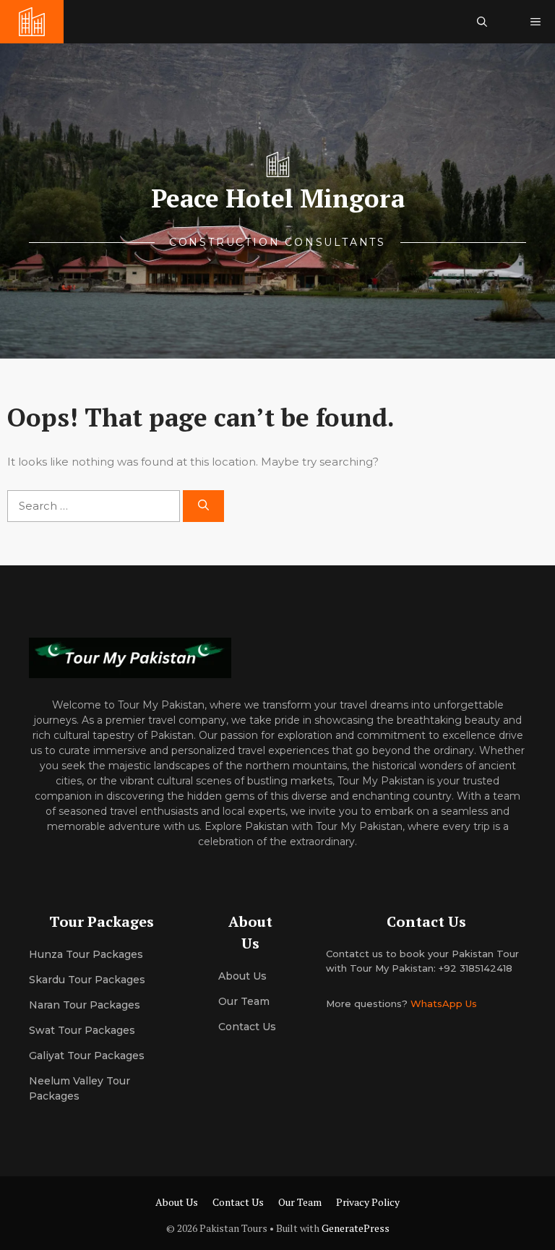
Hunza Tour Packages (86, 954)
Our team (244, 1001)
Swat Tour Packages (82, 1030)
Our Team (300, 1202)
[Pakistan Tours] (31, 21)
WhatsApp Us (443, 1003)
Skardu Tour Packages (87, 979)
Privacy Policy (368, 1202)
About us (242, 976)
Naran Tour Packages (84, 1004)
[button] (482, 21)
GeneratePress (356, 1228)
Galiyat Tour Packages (87, 1055)
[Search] (203, 506)
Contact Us (247, 1026)
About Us (176, 1202)
